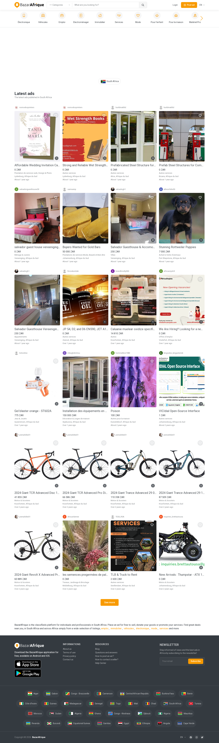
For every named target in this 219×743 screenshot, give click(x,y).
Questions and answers (106, 652)
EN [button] (200, 5)
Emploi (105, 628)
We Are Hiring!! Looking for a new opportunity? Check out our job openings (182, 329)
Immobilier (116, 628)
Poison (115, 411)
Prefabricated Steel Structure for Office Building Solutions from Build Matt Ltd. (133, 165)
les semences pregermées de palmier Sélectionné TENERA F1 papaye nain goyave (85, 574)
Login (175, 5)
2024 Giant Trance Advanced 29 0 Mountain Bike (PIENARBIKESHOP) (133, 493)
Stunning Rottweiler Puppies (177, 247)
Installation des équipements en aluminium (85, 411)
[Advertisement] (109, 53)
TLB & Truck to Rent (124, 574)
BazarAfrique (38, 737)
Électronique (143, 628)
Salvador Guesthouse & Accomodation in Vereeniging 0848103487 (133, 247)
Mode (154, 628)
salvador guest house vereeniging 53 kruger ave (37, 247)
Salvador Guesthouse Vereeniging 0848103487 (37, 329)
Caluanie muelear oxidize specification (133, 329)
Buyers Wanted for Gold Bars (81, 247)
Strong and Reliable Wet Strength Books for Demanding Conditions (85, 165)
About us (67, 649)
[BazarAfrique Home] (29, 5)
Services (163, 628)
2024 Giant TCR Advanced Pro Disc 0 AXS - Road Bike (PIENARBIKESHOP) (85, 493)
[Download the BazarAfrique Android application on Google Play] (36, 673)
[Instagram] (196, 737)
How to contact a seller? (106, 659)
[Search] (143, 5)
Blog (97, 649)
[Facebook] (191, 737)
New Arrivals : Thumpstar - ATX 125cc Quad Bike (182, 574)
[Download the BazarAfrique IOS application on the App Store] (36, 664)
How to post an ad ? (104, 656)
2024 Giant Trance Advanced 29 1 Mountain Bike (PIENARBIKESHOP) (182, 493)
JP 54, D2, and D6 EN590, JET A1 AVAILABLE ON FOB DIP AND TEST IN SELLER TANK (85, 329)
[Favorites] (55, 115)
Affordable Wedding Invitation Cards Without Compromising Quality (37, 165)
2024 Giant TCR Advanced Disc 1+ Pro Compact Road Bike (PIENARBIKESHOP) (37, 493)
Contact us (68, 659)
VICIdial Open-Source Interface (179, 411)
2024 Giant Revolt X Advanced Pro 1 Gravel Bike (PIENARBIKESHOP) (37, 574)
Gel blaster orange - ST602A (32, 411)
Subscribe (196, 661)
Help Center (100, 663)
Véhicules (129, 628)
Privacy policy (69, 656)
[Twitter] (202, 737)
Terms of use (69, 652)
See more (109, 602)
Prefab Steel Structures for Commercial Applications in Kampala (182, 165)
